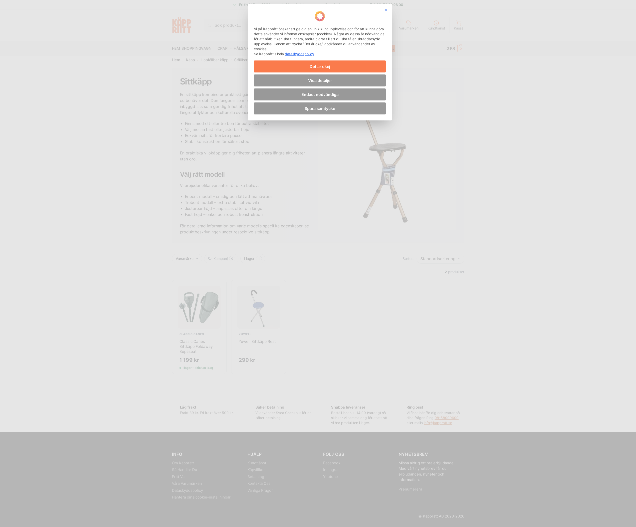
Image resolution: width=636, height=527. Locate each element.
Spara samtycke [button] (320, 108)
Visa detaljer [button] (320, 80)
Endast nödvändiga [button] (320, 94)
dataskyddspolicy (299, 54)
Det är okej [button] (320, 66)
